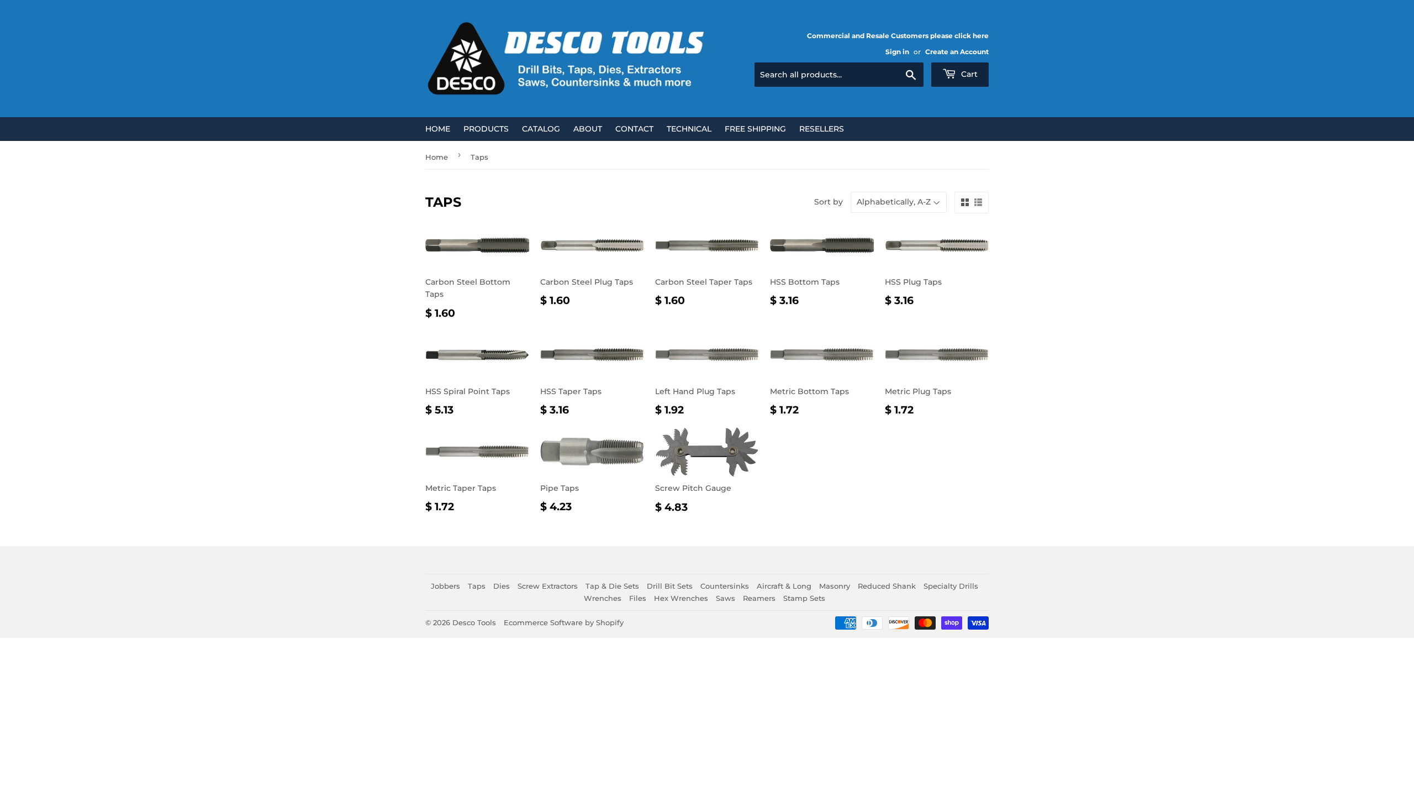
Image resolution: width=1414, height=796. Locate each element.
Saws (725, 598)
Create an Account (957, 52)
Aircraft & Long (784, 586)
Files (637, 598)
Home (437, 129)
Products (486, 129)
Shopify (610, 622)
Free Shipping (755, 129)
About (587, 129)
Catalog (541, 129)
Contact (634, 129)
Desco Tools (474, 622)
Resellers (821, 129)
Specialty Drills (951, 586)
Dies (501, 586)
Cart (968, 74)
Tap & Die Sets (612, 586)
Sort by (828, 202)
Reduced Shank (887, 586)
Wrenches (602, 598)
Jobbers (445, 586)
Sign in (897, 52)
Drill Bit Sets (670, 586)
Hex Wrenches (681, 598)
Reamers (759, 598)
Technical (689, 129)
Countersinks (724, 586)
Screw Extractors (548, 586)
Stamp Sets (804, 598)
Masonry (834, 586)
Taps (477, 586)
